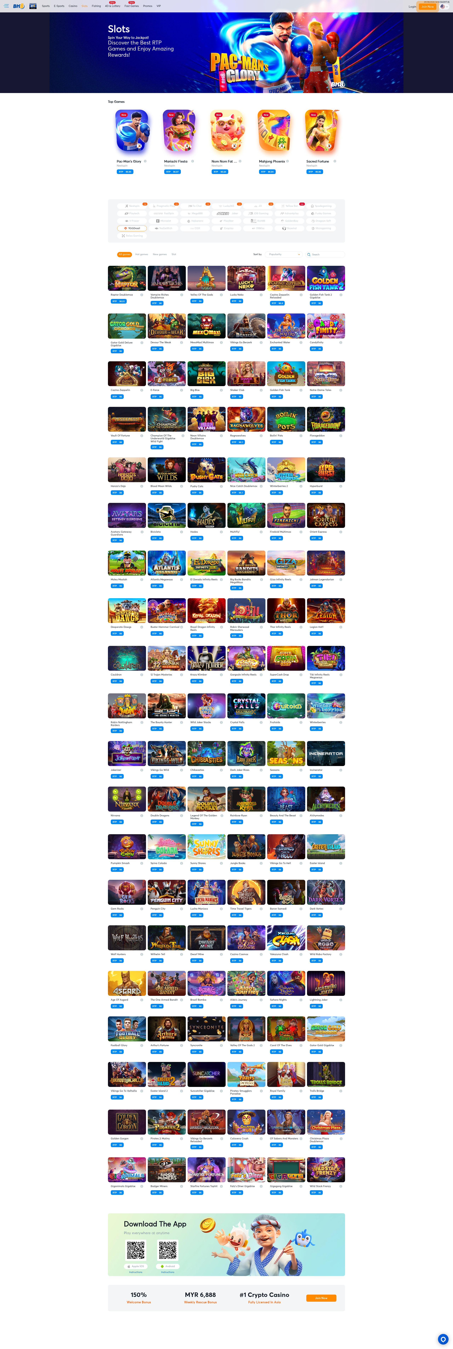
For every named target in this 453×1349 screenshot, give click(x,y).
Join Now (428, 6)
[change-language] (444, 7)
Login (412, 6)
